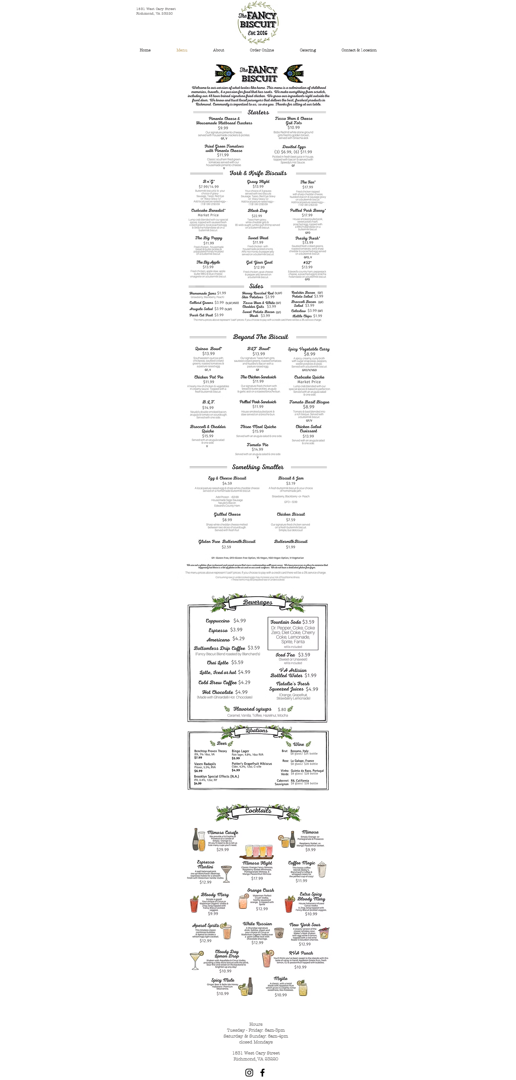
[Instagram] (249, 1072)
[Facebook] (262, 1072)
